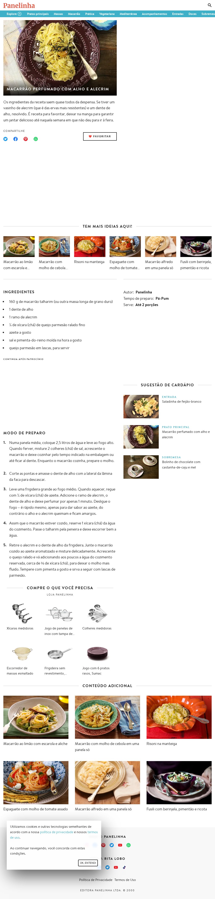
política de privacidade (56, 832)
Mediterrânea (128, 14)
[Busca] (210, 5)
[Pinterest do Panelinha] (103, 845)
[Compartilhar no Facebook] (15, 139)
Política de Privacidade (95, 880)
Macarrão (74, 14)
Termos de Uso (125, 880)
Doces (193, 14)
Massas (58, 14)
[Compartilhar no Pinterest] (26, 139)
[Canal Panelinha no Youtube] (120, 845)
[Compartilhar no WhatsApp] (36, 139)
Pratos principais (38, 14)
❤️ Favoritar (100, 136)
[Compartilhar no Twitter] (5, 139)
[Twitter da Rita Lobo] (107, 867)
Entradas (178, 14)
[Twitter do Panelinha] (112, 845)
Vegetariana (107, 14)
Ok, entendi (88, 862)
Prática (89, 14)
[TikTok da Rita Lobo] (124, 867)
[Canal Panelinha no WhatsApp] (128, 845)
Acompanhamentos (154, 14)
